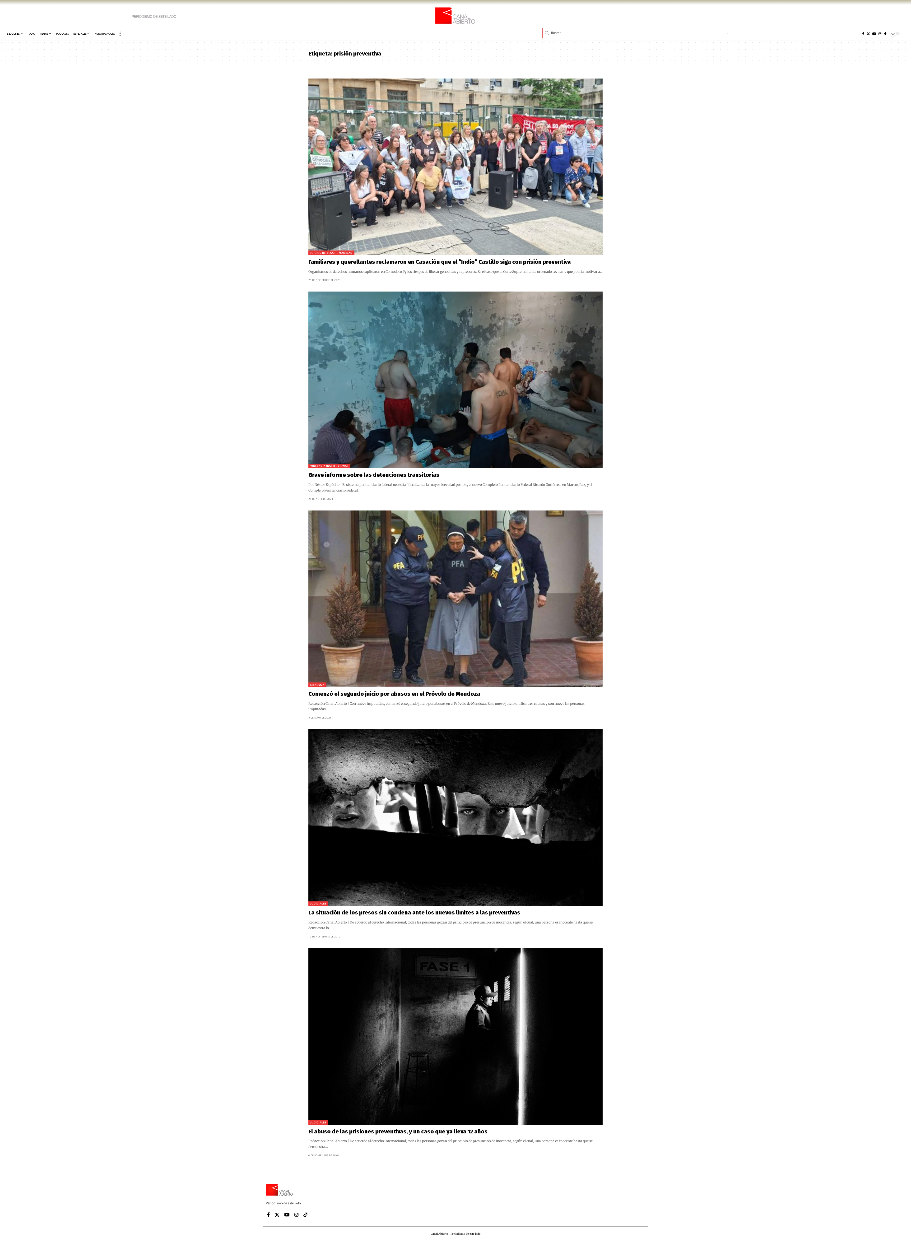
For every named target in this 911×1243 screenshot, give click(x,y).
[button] (120, 33)
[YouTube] (874, 33)
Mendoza (317, 684)
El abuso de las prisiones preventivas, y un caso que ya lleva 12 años (398, 1131)
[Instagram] (880, 33)
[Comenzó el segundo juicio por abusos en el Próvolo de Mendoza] (455, 598)
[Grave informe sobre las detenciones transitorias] (455, 380)
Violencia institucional (329, 466)
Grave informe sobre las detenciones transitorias (373, 475)
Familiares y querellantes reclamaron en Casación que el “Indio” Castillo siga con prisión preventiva (439, 262)
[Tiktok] (885, 33)
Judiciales (318, 903)
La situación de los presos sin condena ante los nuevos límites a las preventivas (414, 912)
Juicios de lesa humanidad (331, 253)
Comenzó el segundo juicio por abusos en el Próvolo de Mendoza (394, 694)
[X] (868, 33)
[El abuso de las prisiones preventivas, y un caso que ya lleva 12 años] (455, 1036)
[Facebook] (863, 33)
